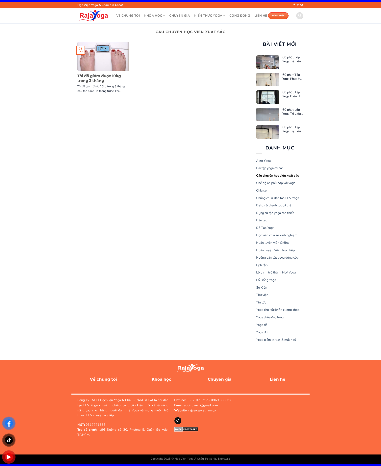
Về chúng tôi (103, 379)
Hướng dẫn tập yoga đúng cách (277, 257)
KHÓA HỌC (153, 15)
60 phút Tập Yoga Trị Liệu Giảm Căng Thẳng (291, 129)
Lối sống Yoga (266, 280)
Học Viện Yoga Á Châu (189, 459)
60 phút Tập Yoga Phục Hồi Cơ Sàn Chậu (292, 77)
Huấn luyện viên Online (273, 243)
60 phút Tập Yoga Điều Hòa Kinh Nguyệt (292, 94)
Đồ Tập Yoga (265, 228)
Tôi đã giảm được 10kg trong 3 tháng (99, 78)
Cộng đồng (239, 15)
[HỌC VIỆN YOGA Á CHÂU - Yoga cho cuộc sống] (93, 15)
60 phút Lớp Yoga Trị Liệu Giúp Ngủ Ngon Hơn (291, 112)
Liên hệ (277, 379)
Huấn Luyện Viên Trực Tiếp (275, 250)
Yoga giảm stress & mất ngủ (276, 340)
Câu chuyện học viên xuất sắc (277, 175)
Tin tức (261, 302)
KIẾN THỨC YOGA (208, 15)
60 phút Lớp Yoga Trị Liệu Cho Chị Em (291, 59)
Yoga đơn (262, 332)
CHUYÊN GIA (179, 15)
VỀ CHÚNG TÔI (128, 15)
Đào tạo (261, 220)
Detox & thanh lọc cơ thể (273, 205)
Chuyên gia (219, 379)
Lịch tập (261, 265)
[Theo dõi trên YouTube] (301, 5)
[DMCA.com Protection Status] (186, 429)
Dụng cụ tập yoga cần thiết (275, 213)
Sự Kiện (261, 287)
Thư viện (262, 295)
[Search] (299, 15)
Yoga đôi (262, 325)
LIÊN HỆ (260, 15)
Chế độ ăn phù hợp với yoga (275, 183)
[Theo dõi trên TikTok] (298, 5)
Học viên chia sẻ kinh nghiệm (276, 235)
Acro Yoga (263, 161)
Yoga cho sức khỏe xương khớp (277, 310)
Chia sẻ (261, 190)
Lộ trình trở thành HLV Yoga (276, 272)
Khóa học (161, 379)
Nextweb (224, 459)
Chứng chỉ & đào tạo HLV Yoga (277, 198)
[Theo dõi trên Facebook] (294, 5)
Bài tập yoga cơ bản (270, 168)
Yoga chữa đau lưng (270, 317)
